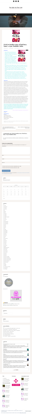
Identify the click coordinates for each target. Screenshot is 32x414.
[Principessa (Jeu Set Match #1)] (28, 349)
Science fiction (6, 262)
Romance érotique (6, 256)
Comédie (5, 214)
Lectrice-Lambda (7, 385)
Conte (5, 220)
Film (4, 237)
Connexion (4, 378)
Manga (5, 246)
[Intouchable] (28, 359)
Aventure (5, 207)
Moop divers (6, 248)
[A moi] (28, 354)
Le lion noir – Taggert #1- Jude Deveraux (10, 336)
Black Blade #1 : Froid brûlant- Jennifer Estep (10, 329)
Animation (5, 206)
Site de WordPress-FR (6, 381)
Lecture (15, 48)
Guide (5, 239)
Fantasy (5, 233)
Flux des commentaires (6, 380)
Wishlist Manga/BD (6, 321)
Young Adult (6, 267)
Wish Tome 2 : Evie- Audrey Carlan (6, 392)
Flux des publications (6, 379)
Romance (5, 254)
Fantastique (5, 230)
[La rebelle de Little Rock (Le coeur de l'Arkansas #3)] (28, 364)
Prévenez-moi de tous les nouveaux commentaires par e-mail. (12, 166)
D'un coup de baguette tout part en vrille (9, 344)
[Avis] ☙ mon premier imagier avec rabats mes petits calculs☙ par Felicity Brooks (9, 128)
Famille (5, 229)
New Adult (5, 249)
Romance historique (7, 257)
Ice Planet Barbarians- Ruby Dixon (9, 333)
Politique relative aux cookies (22, 412)
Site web (3, 162)
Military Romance (6, 247)
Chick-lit (5, 213)
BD (4, 210)
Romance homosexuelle (7, 258)
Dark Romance (6, 221)
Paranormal (5, 250)
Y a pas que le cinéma (7, 266)
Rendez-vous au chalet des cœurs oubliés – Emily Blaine (12, 330)
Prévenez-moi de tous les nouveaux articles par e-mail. (11, 167)
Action (5, 205)
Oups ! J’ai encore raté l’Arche (8, 332)
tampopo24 (7, 390)
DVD (4, 228)
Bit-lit (5, 212)
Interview (5, 240)
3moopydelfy (11, 48)
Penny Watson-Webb (6, 364)
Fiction (5, 236)
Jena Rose (5, 359)
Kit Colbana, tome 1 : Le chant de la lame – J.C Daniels (6, 387)
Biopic (5, 211)
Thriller (5, 264)
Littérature (18, 48)
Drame (5, 224)
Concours (5, 219)
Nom (3, 155)
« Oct (4, 198)
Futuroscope (6, 238)
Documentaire (6, 222)
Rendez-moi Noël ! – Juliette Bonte (9, 331)
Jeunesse (5, 241)
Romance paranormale (7, 259)
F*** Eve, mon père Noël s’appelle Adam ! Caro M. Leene (12, 328)
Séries (5, 263)
